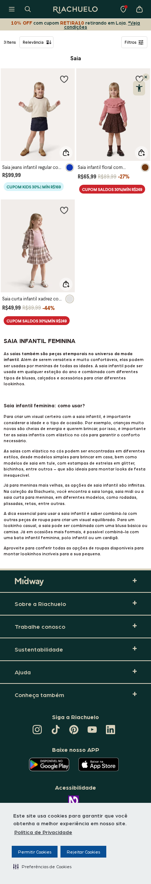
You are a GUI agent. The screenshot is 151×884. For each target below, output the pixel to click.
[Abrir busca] (28, 9)
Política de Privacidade (43, 832)
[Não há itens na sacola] (139, 9)
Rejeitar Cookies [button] (83, 852)
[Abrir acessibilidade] (139, 88)
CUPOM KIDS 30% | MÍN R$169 (34, 186)
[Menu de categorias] (11, 9)
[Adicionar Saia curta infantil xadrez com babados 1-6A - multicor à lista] (64, 210)
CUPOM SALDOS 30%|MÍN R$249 (112, 189)
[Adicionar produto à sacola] (66, 153)
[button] (42, 866)
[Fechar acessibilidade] (146, 77)
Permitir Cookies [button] (34, 852)
